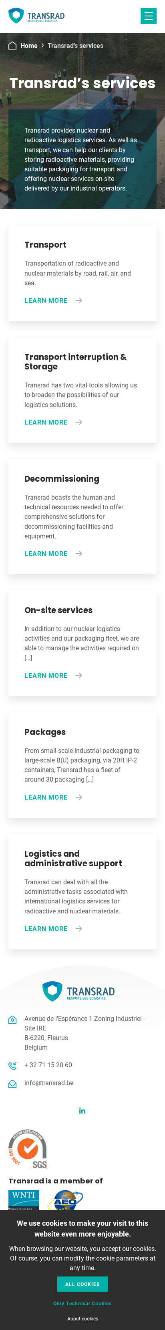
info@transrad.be (48, 1082)
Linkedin (82, 1111)
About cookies (82, 1318)
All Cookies (82, 1284)
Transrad (36, 16)
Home (29, 45)
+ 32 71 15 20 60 (48, 1064)
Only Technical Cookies (82, 1303)
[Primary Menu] (149, 16)
